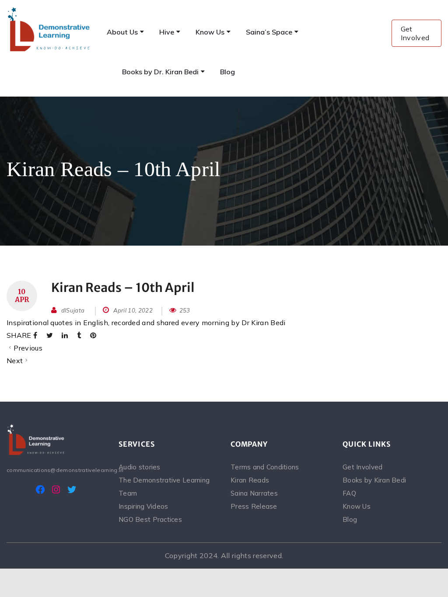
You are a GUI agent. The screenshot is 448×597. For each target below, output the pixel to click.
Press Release (254, 506)
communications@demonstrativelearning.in (56, 470)
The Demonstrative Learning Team (164, 486)
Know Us (357, 506)
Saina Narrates (254, 493)
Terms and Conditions (265, 467)
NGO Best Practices (150, 519)
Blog (350, 519)
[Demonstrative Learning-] (49, 29)
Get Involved (415, 33)
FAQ (349, 493)
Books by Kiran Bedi (374, 480)
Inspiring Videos (143, 506)
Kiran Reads (250, 480)
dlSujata (73, 310)
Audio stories (140, 467)
